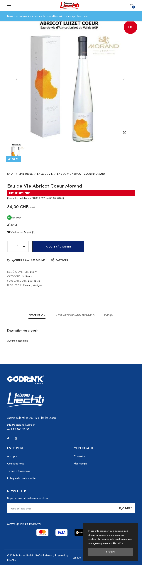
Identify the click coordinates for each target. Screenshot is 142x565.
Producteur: (14, 285)
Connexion (79, 456)
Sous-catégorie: (17, 280)
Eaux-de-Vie (45, 174)
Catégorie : (14, 276)
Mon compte (80, 463)
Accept (110, 552)
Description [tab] (36, 315)
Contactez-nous (15, 463)
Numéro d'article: (18, 272)
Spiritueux (26, 174)
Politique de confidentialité (21, 478)
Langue (77, 557)
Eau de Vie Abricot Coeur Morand (81, 174)
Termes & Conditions (18, 471)
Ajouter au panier (58, 246)
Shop (10, 174)
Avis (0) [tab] (109, 315)
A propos (12, 456)
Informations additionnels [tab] (74, 315)
